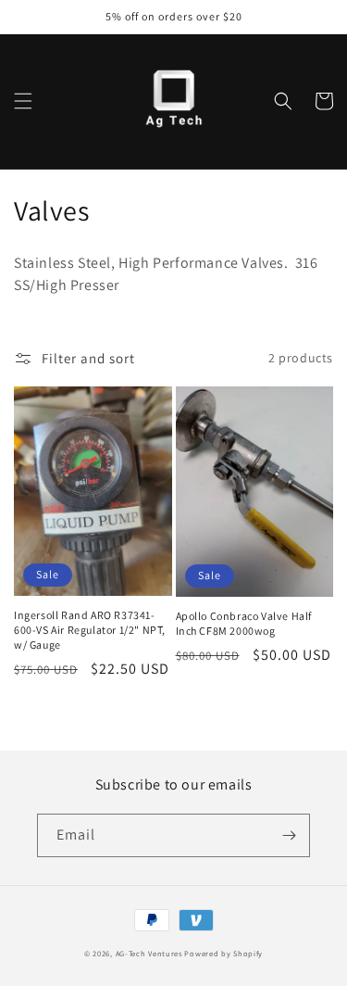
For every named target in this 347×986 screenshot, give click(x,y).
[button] (23, 101)
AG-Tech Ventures (149, 953)
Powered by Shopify (223, 953)
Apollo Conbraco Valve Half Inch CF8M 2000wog (244, 623)
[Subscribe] (288, 835)
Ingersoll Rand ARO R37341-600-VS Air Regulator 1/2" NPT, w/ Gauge (90, 629)
